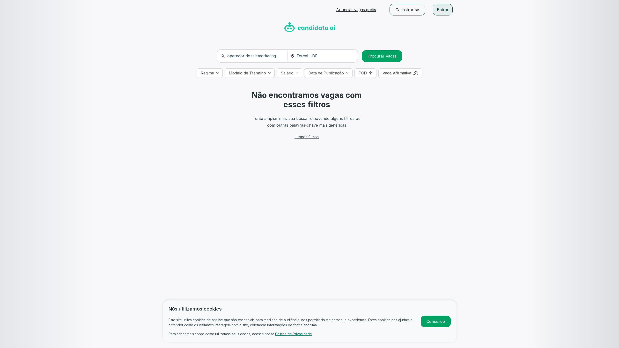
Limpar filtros (307, 136)
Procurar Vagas (382, 56)
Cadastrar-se (407, 9)
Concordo (436, 321)
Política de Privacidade (293, 334)
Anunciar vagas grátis (356, 9)
